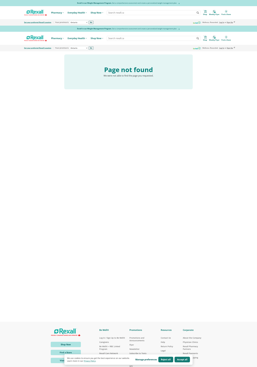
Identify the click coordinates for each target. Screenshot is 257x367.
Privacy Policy (90, 361)
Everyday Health (76, 13)
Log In (221, 22)
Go (91, 22)
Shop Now (96, 13)
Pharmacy (56, 13)
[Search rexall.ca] (197, 12)
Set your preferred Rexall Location (37, 22)
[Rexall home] (35, 13)
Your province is (62, 22)
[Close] (179, 3)
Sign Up (230, 22)
